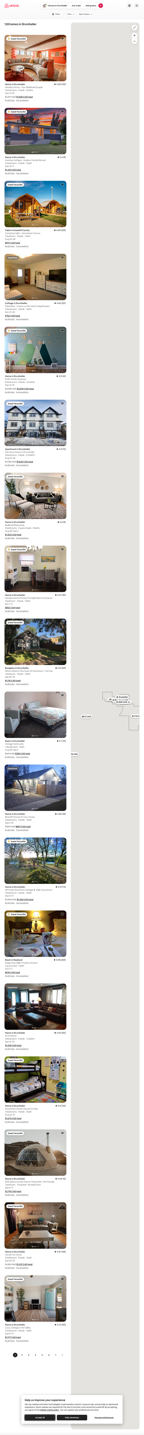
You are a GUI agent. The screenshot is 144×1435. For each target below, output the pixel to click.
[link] (9, 1355)
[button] (24, 97)
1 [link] (15, 1355)
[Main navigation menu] (137, 5)
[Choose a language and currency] (129, 5)
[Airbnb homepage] (11, 5)
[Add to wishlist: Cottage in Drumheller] (62, 257)
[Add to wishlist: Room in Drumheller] (62, 695)
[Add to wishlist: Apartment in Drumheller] (62, 403)
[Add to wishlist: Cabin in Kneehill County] (62, 184)
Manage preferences (104, 1417)
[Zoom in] (134, 35)
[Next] (62, 1355)
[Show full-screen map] (134, 27)
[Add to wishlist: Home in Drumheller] (62, 38)
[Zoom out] (134, 41)
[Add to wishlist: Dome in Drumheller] (62, 1133)
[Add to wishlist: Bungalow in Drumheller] (62, 622)
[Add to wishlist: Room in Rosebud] (62, 914)
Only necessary (72, 1417)
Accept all (40, 1417)
